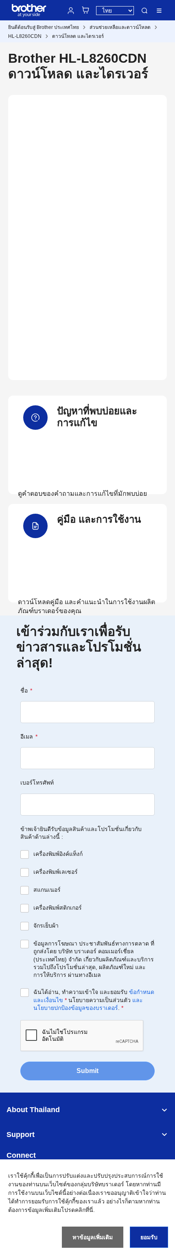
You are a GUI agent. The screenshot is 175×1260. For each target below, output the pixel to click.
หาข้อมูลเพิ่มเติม (92, 1237)
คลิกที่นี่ (84, 1210)
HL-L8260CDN (25, 36)
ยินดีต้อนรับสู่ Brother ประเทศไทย (43, 27)
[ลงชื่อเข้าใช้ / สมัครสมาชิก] (71, 10)
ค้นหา (144, 10)
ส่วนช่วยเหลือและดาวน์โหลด (120, 27)
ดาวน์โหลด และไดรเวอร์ (78, 36)
